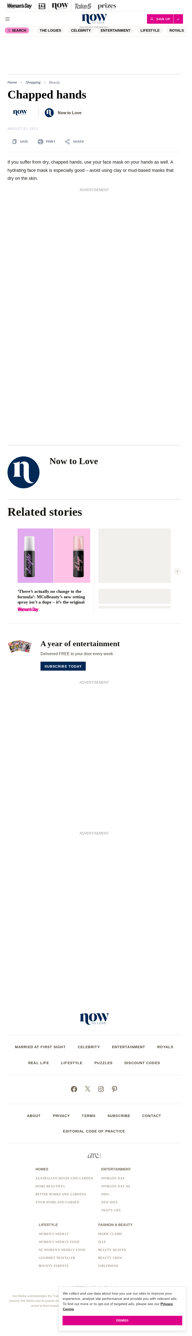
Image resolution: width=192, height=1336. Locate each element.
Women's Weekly (54, 1234)
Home (12, 82)
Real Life (38, 1063)
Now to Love (70, 113)
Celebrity (89, 1047)
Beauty (54, 82)
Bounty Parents (54, 1266)
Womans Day (113, 1178)
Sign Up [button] (163, 19)
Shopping (33, 82)
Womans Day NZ (115, 1186)
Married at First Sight (40, 1047)
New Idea (109, 1202)
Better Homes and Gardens (61, 1194)
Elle (102, 1242)
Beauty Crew (110, 1258)
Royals (177, 30)
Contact (151, 1116)
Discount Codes (142, 1063)
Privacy (61, 1116)
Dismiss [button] (122, 1320)
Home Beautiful (50, 1186)
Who (105, 1194)
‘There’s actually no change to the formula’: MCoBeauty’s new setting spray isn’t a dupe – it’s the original (51, 597)
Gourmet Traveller (57, 1258)
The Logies (50, 30)
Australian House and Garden (64, 1178)
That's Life (111, 1210)
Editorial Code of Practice (94, 1131)
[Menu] (7, 18)
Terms (89, 1116)
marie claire (110, 1234)
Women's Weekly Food (59, 1242)
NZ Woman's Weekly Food (62, 1250)
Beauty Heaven (112, 1250)
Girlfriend (108, 1266)
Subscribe (119, 1116)
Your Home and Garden (58, 1202)
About (34, 1116)
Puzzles (103, 1063)
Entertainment (115, 30)
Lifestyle (150, 30)
